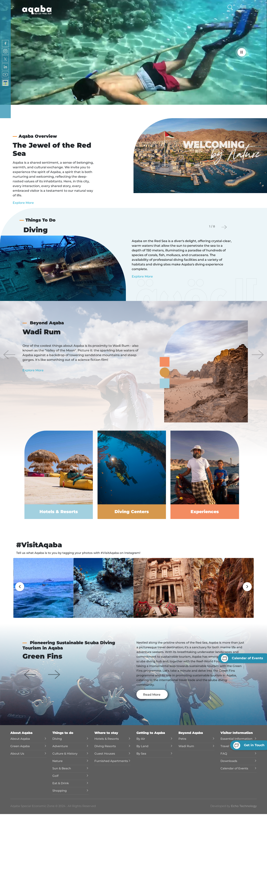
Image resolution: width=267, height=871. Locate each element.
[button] (9, 354)
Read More (151, 694)
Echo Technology (243, 806)
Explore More (23, 203)
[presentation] (224, 227)
